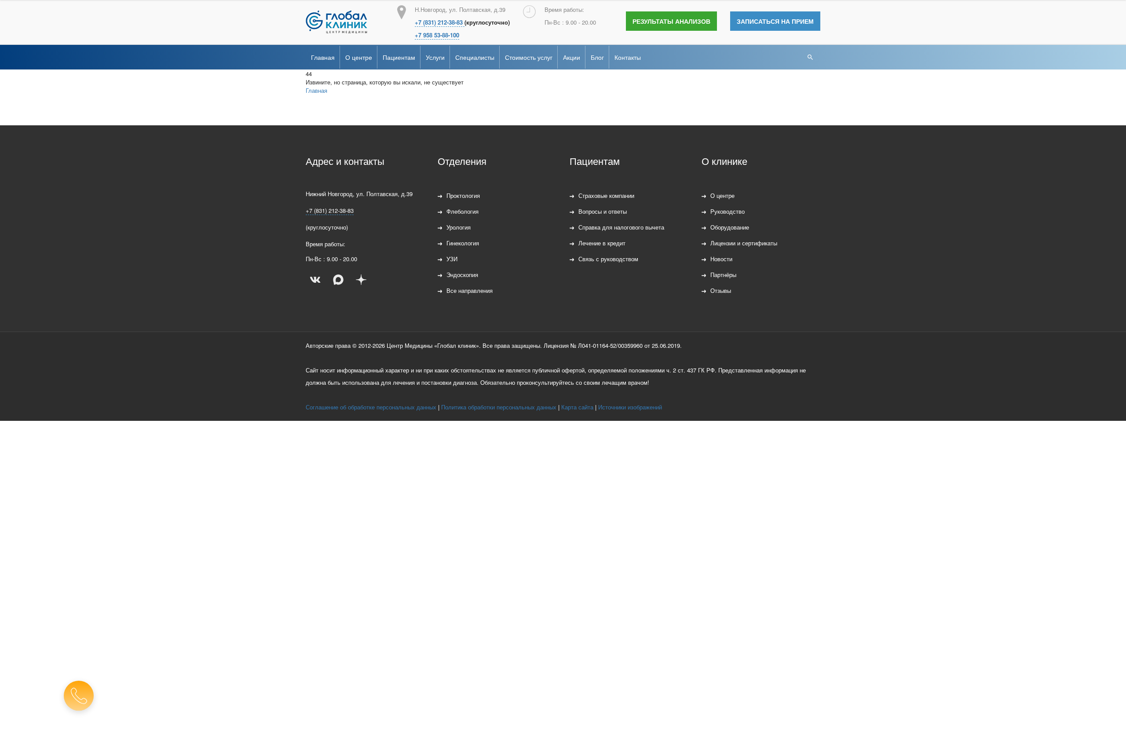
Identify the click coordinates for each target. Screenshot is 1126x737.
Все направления (469, 290)
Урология (458, 227)
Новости (721, 259)
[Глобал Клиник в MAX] (338, 279)
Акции (571, 57)
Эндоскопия (462, 274)
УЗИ (451, 259)
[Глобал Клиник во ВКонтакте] (315, 279)
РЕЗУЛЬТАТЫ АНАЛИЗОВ (671, 21)
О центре (358, 57)
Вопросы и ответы (602, 211)
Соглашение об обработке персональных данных (371, 407)
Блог (597, 57)
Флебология (462, 211)
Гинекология (462, 243)
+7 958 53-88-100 (437, 35)
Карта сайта (577, 407)
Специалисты (474, 57)
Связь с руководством (608, 259)
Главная (323, 57)
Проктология (463, 195)
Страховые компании (606, 195)
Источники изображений (630, 407)
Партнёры (723, 274)
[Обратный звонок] (79, 696)
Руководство (727, 211)
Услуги (435, 57)
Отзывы (720, 290)
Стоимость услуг (528, 57)
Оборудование (729, 227)
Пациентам (399, 57)
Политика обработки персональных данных (498, 407)
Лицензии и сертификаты (743, 243)
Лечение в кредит (601, 243)
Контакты (627, 57)
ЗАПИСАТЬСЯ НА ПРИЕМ (775, 21)
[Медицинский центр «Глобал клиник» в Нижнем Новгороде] (336, 22)
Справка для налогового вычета (621, 227)
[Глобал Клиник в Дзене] (361, 279)
